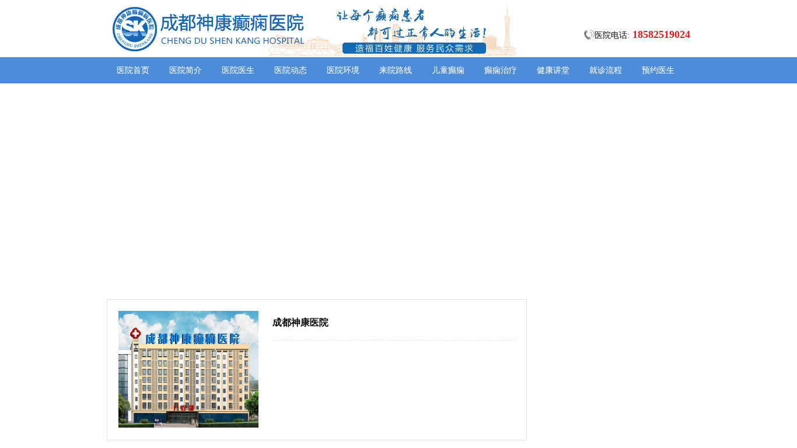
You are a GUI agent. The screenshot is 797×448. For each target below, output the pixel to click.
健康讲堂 (553, 70)
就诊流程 (605, 70)
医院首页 (133, 70)
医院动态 (290, 70)
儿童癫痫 (448, 70)
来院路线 (395, 70)
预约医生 (658, 70)
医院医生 (238, 70)
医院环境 (343, 70)
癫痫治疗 (500, 70)
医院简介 (185, 70)
